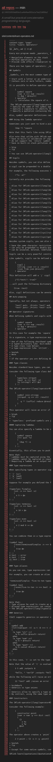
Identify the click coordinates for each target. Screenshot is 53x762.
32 (5, 107)
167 (6, 395)
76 (5, 201)
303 (6, 685)
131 (6, 318)
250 (6, 572)
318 (6, 717)
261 (6, 596)
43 (5, 130)
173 (6, 408)
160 (6, 380)
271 (6, 617)
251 (6, 574)
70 (5, 188)
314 (6, 709)
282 (6, 641)
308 (6, 696)
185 (6, 433)
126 (6, 307)
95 (5, 241)
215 (6, 497)
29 (5, 100)
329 (6, 741)
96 (5, 243)
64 (5, 175)
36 (5, 115)
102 (6, 256)
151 (6, 361)
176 (6, 414)
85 (5, 220)
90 (5, 231)
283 (6, 643)
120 (6, 295)
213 (6, 493)
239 (6, 549)
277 (6, 630)
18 (5, 77)
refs (14, 26)
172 (6, 406)
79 (5, 207)
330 (6, 743)
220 (6, 508)
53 (5, 151)
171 (6, 403)
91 (5, 233)
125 (6, 305)
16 (5, 72)
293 (6, 664)
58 (5, 162)
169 (6, 399)
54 (5, 154)
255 (6, 583)
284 (6, 645)
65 (5, 177)
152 (6, 363)
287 (6, 651)
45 (5, 134)
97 (5, 245)
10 (5, 60)
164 (6, 389)
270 (6, 615)
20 (5, 81)
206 (6, 478)
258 (6, 589)
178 (6, 418)
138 (6, 333)
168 (6, 397)
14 (5, 68)
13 (5, 66)
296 (6, 670)
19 (5, 79)
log (24, 26)
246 (6, 564)
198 (6, 461)
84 (5, 218)
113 (6, 280)
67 (5, 181)
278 (6, 632)
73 (5, 194)
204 (6, 474)
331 (6, 745)
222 (6, 512)
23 (5, 87)
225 (6, 519)
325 (6, 732)
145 (6, 348)
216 (6, 500)
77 (5, 203)
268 (6, 611)
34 (5, 111)
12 (5, 64)
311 (6, 702)
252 (6, 576)
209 (6, 485)
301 (6, 681)
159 (6, 378)
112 (6, 277)
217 (6, 502)
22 (5, 85)
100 (6, 252)
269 (6, 613)
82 (5, 213)
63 (5, 173)
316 (6, 713)
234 (6, 538)
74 (5, 196)
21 (5, 83)
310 (6, 700)
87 (5, 224)
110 (6, 273)
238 (6, 547)
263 (6, 600)
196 (6, 457)
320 (6, 722)
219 (6, 506)
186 (6, 436)
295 (6, 668)
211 (6, 489)
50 (5, 145)
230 (6, 530)
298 (6, 675)
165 (6, 391)
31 (5, 105)
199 (6, 463)
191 (6, 446)
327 (6, 737)
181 (6, 425)
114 (6, 282)
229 (6, 527)
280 (6, 636)
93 (5, 237)
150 (6, 359)
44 (5, 132)
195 (6, 455)
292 (6, 662)
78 (5, 205)
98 (5, 248)
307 (6, 694)
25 (5, 92)
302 (6, 683)
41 (5, 126)
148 (6, 354)
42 (5, 128)
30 (5, 102)
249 (6, 570)
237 (6, 544)
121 (6, 297)
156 (6, 371)
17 (5, 75)
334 (6, 752)
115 (6, 284)
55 (5, 156)
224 (6, 517)
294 (6, 666)
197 (6, 459)
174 (6, 410)
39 (5, 122)
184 (6, 431)
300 (6, 679)
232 (6, 534)
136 (6, 329)
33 (5, 109)
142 (6, 342)
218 (6, 504)
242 (6, 555)
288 (6, 653)
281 (6, 638)
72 (5, 192)
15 (5, 70)
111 (6, 275)
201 (6, 468)
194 (6, 453)
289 (6, 656)
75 (5, 198)
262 (6, 598)
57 (5, 160)
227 (6, 523)
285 (6, 647)
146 (6, 350)
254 (6, 581)
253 (6, 579)
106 (6, 265)
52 (5, 149)
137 (6, 331)
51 (5, 147)
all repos (8, 8)
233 (6, 536)
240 (6, 551)
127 (6, 310)
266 (6, 606)
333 (6, 749)
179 (6, 421)
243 (6, 557)
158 (6, 376)
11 (5, 62)
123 (6, 301)
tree (19, 26)
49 (5, 143)
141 (6, 339)
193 (6, 450)
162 (6, 384)
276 (6, 628)
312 (6, 705)
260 (6, 594)
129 (6, 314)
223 (6, 515)
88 (5, 226)
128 (6, 312)
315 (6, 711)
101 (6, 254)
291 (6, 660)
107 (6, 267)
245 (6, 562)
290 (6, 658)
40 (5, 124)
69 (5, 186)
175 (6, 412)
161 (6, 382)
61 (5, 169)
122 (6, 299)
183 (6, 429)
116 (6, 286)
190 (6, 444)
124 (6, 303)
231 (6, 532)
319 (6, 720)
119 (6, 292)
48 (5, 141)
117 (6, 288)
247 (6, 566)
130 (6, 316)
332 (6, 747)
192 (6, 448)
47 (5, 139)
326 (6, 735)
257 (6, 587)
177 (6, 416)
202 (6, 470)
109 (6, 271)
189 (6, 442)
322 (6, 726)
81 (5, 211)
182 (6, 427)
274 (6, 623)
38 (5, 119)
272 (6, 619)
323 (6, 728)
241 (6, 553)
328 (6, 739)
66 (5, 179)
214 (6, 495)
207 (6, 480)
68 (5, 184)
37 (5, 117)
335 (6, 754)
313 (6, 707)
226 (6, 521)
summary (6, 26)
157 (6, 374)
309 (6, 698)
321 (6, 724)
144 (6, 346)
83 (5, 216)
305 (6, 690)
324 (6, 730)
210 (6, 487)
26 (5, 94)
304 (6, 688)
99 (5, 250)
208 (6, 483)
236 (6, 542)
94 (5, 239)
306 (6, 692)
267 (6, 609)
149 (6, 357)
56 (5, 158)
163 (6, 386)
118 (6, 290)
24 (5, 90)
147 (6, 352)
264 (6, 602)
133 (6, 322)
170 (6, 401)
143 (6, 344)
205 (6, 476)
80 (5, 209)
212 (6, 491)
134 (6, 324)
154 (6, 367)
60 (5, 166)
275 (6, 626)
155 (6, 369)
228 (6, 525)
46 (5, 137)
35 (5, 113)
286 (6, 649)
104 (6, 260)
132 (6, 320)
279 (6, 634)
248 (6, 568)
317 (6, 715)
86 (5, 222)
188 (6, 440)
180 (6, 423)
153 (6, 365)
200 (6, 465)
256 (6, 585)
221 (6, 510)
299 (6, 677)
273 (6, 621)
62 (5, 171)
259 (6, 591)
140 (6, 337)
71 (5, 190)
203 (6, 472)
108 (6, 269)
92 (5, 235)
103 (6, 258)
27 (5, 96)
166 (6, 393)
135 (6, 327)
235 (6, 540)
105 (6, 263)
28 (5, 98)
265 (6, 604)
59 (5, 164)
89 (5, 228)
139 (6, 335)
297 (6, 673)
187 (6, 438)
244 (6, 559)
